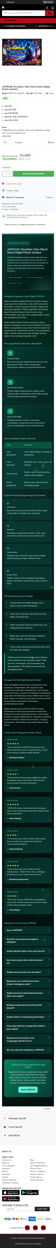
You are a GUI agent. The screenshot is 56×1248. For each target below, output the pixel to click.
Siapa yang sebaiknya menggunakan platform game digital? (26, 1027)
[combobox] (48, 2)
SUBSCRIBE (42, 1209)
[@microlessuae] (27, 1227)
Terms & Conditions (34, 1244)
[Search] (49, 13)
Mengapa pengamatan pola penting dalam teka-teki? (24, 1006)
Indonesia (10, 2)
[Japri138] (6, 7)
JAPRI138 (10, 257)
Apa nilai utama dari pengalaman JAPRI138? (25, 1050)
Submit (47, 1109)
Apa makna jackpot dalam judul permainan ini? (25, 961)
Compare (18, 142)
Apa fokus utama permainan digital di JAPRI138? (22, 940)
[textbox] (48, 2)
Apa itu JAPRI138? (14, 930)
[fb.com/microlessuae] (35, 1227)
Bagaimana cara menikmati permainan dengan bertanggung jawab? (23, 982)
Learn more (6, 136)
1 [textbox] (6, 174)
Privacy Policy (20, 1244)
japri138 (33, 309)
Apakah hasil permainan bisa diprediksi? (24, 972)
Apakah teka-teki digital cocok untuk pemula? (26, 951)
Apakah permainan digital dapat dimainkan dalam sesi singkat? (25, 994)
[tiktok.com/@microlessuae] (43, 1227)
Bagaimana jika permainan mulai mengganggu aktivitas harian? (20, 1039)
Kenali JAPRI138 (28, 1090)
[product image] (22, 52)
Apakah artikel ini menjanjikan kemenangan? (26, 1017)
